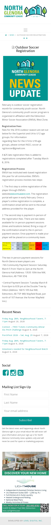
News (12, 35)
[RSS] (21, 372)
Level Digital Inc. (33, 521)
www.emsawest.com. (20, 193)
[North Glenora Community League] (25, 12)
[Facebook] (6, 372)
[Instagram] (13, 372)
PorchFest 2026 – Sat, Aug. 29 (17, 335)
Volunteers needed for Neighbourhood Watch (25, 349)
